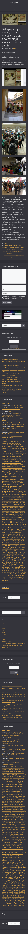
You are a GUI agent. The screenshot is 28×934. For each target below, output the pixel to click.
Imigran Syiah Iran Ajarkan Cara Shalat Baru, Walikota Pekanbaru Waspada (12, 415)
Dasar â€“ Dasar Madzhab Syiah (12, 245)
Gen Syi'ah (14, 3)
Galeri (3, 632)
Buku (4, 634)
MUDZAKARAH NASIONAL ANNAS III (11, 365)
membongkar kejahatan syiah (9, 247)
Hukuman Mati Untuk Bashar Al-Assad (12, 359)
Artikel (5, 243)
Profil (8, 403)
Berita (3, 628)
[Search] (23, 325)
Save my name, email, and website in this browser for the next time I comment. (14, 297)
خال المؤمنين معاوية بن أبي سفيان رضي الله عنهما (13, 367)
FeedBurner (17, 348)
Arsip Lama (5, 647)
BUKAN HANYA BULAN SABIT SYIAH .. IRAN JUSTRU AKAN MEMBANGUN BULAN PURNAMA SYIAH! (13, 251)
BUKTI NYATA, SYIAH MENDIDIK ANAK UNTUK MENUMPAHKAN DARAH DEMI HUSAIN (12, 391)
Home (3, 623)
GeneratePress (21, 932)
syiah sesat (21, 247)
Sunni (3, 403)
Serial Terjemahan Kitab (8, 641)
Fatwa (3, 630)
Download (4, 637)
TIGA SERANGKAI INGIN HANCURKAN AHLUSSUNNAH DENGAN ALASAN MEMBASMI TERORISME (12, 407)
